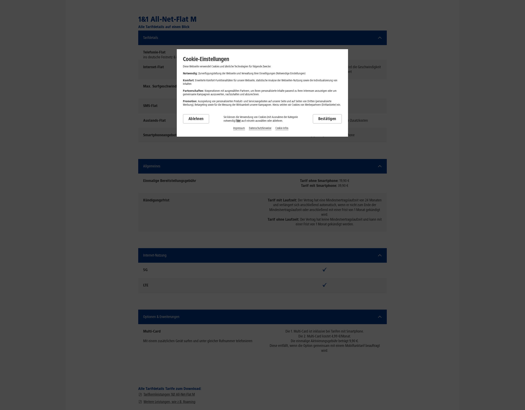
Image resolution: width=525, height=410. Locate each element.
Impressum (239, 128)
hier (238, 121)
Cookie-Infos (281, 128)
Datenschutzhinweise (260, 128)
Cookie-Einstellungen (206, 59)
